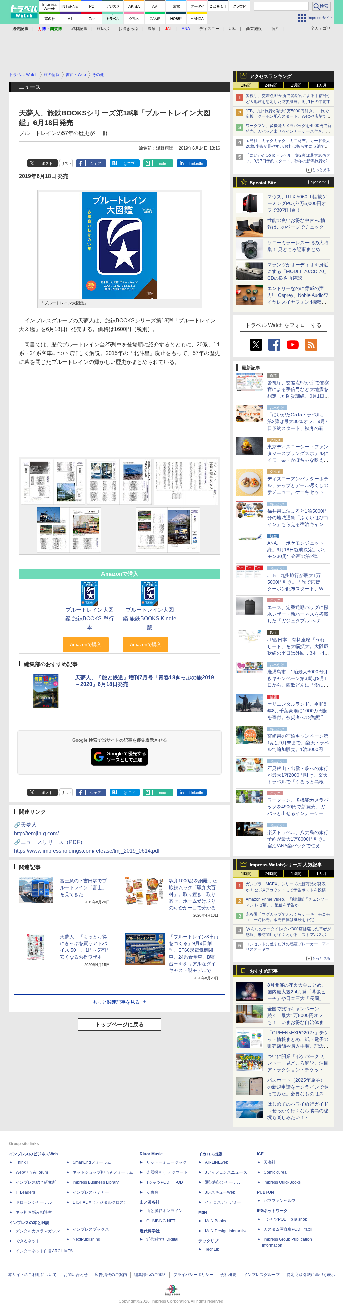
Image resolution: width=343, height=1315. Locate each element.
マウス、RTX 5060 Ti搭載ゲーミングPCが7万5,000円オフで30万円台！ (297, 203)
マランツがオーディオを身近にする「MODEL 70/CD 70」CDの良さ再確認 (298, 271)
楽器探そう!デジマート (167, 1172)
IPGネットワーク (272, 1210)
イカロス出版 (210, 1154)
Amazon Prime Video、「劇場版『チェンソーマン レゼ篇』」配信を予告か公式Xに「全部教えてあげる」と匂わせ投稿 (287, 905)
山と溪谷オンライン (164, 1210)
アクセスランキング (271, 76)
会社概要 (228, 1274)
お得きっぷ (128, 28)
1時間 (246, 85)
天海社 (270, 1162)
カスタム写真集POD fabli (288, 1229)
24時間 (271, 85)
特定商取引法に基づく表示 (311, 1274)
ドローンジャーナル (34, 1202)
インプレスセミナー (91, 1192)
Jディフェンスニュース (226, 1172)
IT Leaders (25, 1192)
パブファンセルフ (280, 1200)
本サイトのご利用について (32, 1274)
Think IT (23, 1162)
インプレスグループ (262, 1274)
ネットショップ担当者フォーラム (103, 1172)
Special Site (263, 182)
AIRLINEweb (216, 1162)
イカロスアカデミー (223, 1202)
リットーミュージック (166, 1162)
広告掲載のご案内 (111, 1274)
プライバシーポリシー (193, 1274)
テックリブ (208, 1241)
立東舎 (152, 1192)
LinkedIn (196, 163)
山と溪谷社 (150, 1202)
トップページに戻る (119, 1024)
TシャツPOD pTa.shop (285, 1219)
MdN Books (215, 1221)
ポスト (47, 163)
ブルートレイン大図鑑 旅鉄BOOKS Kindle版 (149, 618)
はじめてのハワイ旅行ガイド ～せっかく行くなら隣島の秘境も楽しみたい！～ (297, 1110)
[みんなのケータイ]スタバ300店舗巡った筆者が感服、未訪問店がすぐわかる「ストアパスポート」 (288, 935)
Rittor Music (151, 1154)
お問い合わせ (76, 1274)
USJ (232, 28)
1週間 (296, 85)
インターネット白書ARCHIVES (44, 1251)
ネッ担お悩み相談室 (34, 1212)
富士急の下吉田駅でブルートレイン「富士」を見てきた (83, 887)
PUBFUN (265, 1192)
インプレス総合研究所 (36, 1182)
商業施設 (254, 28)
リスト (66, 163)
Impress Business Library (96, 1182)
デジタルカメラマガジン (38, 1231)
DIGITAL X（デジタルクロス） (100, 1202)
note (162, 163)
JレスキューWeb (220, 1192)
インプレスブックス (91, 1229)
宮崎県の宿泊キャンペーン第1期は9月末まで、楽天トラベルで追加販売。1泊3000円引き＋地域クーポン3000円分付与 (298, 749)
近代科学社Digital (162, 1239)
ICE (260, 1154)
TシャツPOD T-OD (164, 1182)
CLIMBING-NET (160, 1221)
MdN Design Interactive (226, 1231)
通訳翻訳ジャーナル (223, 1182)
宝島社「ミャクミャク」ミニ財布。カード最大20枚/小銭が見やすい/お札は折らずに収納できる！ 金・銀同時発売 (288, 146)
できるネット (28, 1241)
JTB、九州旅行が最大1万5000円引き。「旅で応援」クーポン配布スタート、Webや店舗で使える (288, 117)
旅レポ (103, 28)
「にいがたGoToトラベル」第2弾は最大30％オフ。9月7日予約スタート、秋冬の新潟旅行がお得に (288, 161)
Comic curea (275, 1172)
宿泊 (275, 28)
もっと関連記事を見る (116, 1002)
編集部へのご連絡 (150, 1274)
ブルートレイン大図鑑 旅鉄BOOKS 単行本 (89, 618)
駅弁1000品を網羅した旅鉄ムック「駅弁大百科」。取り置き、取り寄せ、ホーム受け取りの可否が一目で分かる (193, 894)
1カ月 (321, 85)
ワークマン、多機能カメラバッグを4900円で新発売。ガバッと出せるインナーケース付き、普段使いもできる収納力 (288, 131)
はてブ (129, 163)
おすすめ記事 (264, 971)
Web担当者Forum (32, 1172)
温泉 (152, 28)
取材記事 (79, 28)
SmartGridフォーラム (92, 1162)
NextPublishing (86, 1239)
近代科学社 (150, 1231)
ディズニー (209, 28)
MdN (202, 1212)
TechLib (212, 1249)
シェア (95, 163)
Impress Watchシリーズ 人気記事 (286, 864)
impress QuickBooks (282, 1182)
